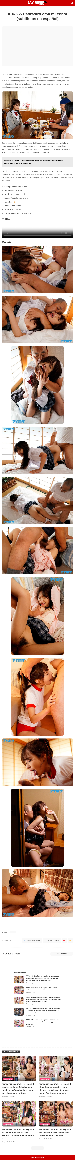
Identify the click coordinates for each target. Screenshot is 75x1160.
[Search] (72, 3)
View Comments (61, 953)
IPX (14, 202)
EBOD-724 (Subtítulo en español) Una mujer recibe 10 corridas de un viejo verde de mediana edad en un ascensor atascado (43, 1011)
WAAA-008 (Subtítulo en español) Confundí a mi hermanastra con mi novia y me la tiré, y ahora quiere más (42, 1022)
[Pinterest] (64, 940)
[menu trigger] (4, 3)
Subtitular (8, 1079)
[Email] (70, 940)
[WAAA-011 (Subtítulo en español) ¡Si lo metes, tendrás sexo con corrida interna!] (19, 990)
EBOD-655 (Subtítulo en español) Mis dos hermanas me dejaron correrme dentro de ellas (55, 1132)
